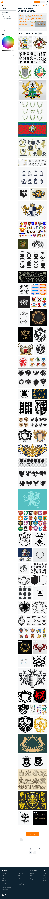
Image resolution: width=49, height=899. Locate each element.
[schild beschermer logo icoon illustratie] (24, 661)
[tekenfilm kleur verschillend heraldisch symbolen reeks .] (38, 709)
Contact (31, 875)
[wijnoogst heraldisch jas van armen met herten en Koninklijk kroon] (39, 661)
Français (44, 880)
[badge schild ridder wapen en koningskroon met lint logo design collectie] (24, 289)
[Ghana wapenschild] (32, 90)
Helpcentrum (32, 873)
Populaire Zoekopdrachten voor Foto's (21, 884)
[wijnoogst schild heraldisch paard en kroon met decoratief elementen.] (32, 743)
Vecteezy (3, 875)
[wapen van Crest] (40, 696)
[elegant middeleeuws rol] (32, 450)
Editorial (23, 1)
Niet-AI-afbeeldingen (7, 18)
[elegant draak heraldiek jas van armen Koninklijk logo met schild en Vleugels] (40, 647)
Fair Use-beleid (43, 895)
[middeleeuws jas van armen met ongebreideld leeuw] (25, 72)
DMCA (19, 875)
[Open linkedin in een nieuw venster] (17, 894)
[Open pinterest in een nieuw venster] (19, 894)
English (44, 873)
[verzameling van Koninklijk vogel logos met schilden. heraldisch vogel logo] (23, 422)
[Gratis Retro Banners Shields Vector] (32, 260)
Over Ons (32, 877)
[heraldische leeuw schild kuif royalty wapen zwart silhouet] (39, 607)
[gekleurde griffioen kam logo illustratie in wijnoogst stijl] (38, 194)
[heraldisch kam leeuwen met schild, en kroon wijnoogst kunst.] (38, 244)
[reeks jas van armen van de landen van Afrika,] (22, 162)
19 (39, 839)
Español (44, 875)
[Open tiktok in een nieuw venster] (21, 894)
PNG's (28, 33)
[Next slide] (45, 33)
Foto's (12, 1)
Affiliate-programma (20, 877)
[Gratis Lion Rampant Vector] (32, 148)
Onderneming (5, 878)
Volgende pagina (33, 834)
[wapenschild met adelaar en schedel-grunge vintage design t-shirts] (23, 362)
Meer (29, 1)
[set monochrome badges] (25, 593)
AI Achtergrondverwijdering (7, 887)
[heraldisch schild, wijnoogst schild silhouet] (32, 378)
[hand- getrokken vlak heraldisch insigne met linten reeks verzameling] (38, 362)
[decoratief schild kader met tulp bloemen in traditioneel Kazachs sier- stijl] (40, 724)
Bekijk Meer (40, 23)
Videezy (3, 877)
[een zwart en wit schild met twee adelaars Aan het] (25, 724)
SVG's (22, 33)
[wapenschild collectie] (32, 521)
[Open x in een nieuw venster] (23, 894)
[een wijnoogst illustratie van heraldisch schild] (41, 408)
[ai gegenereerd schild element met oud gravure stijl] (25, 436)
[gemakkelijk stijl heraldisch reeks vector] (39, 302)
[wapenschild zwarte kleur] (24, 394)
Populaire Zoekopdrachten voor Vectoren (21, 880)
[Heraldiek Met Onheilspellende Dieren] (32, 779)
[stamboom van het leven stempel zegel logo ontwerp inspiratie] (23, 568)
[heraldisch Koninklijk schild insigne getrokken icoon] (23, 317)
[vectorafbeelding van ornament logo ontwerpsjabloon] (40, 818)
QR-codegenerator (5, 889)
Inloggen (42, 1)
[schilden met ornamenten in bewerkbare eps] (25, 349)
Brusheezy (4, 873)
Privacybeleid (44, 895)
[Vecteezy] (2, 2)
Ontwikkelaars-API (5, 882)
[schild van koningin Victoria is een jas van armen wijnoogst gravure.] (21, 620)
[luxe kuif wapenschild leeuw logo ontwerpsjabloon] (25, 555)
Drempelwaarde (5, 56)
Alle (4, 15)
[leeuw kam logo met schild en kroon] (32, 210)
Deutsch (44, 878)
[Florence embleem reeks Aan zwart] (32, 800)
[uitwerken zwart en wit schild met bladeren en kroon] (24, 607)
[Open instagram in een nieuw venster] (15, 894)
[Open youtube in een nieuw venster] (25, 894)
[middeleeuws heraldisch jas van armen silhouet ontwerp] (23, 709)
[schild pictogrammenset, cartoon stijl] (32, 633)
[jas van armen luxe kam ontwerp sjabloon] (40, 43)
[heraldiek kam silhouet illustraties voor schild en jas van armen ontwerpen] (40, 349)
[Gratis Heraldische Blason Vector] (32, 177)
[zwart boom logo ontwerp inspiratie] (25, 818)
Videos (17, 1)
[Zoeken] (43, 5)
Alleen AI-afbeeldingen (7, 16)
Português (45, 877)
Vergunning (20, 873)
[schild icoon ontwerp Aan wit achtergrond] (39, 580)
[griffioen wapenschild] (32, 499)
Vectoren (6, 1)
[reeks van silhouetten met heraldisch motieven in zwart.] (38, 568)
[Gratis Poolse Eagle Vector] (32, 478)
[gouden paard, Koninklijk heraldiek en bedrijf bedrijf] (39, 394)
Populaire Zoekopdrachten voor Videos (21, 888)
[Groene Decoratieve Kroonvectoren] (32, 111)
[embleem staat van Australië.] (25, 43)
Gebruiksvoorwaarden (37, 895)
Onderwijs (4, 880)
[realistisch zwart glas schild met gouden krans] (25, 647)
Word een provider (32, 879)
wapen (40, 33)
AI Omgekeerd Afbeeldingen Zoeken (6, 884)
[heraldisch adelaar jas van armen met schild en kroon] (24, 302)
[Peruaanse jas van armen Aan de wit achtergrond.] (40, 72)
